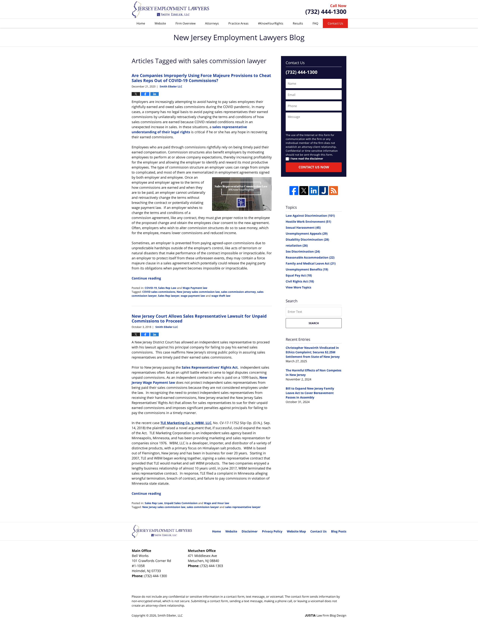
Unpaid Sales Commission (181, 503)
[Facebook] (293, 190)
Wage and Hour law (216, 503)
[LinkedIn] (313, 190)
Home (140, 23)
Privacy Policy (272, 531)
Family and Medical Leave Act (311, 263)
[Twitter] (303, 190)
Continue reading (146, 278)
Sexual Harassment (303, 228)
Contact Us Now (314, 167)
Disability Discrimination (307, 239)
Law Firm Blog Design (325, 615)
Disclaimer (249, 531)
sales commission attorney (238, 292)
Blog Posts (338, 531)
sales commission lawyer (203, 507)
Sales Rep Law (167, 288)
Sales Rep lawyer (168, 295)
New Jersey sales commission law (198, 292)
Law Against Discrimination (310, 216)
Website (160, 23)
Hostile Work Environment (308, 222)
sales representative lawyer (242, 507)
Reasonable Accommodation (310, 257)
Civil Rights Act (300, 281)
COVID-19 (151, 288)
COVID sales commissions (158, 292)
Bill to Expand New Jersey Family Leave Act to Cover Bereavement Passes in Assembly (310, 392)
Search (314, 323)
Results (298, 23)
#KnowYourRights (270, 23)
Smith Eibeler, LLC (170, 615)
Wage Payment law (195, 288)
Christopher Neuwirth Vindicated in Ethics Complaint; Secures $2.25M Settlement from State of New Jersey (313, 352)
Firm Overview (185, 23)
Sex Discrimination (303, 251)
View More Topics (298, 287)
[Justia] (323, 190)
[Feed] (333, 190)
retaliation (297, 245)
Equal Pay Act (299, 275)
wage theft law (220, 295)
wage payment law (193, 295)
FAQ (315, 23)
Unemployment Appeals (307, 233)
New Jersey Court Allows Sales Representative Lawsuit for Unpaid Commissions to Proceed (199, 318)
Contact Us (335, 23)
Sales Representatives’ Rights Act (210, 367)
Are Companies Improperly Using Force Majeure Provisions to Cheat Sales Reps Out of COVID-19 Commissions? (201, 77)
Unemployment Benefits (307, 269)
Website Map (296, 531)
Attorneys (212, 23)
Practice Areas (238, 23)
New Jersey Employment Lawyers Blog (171, 9)
